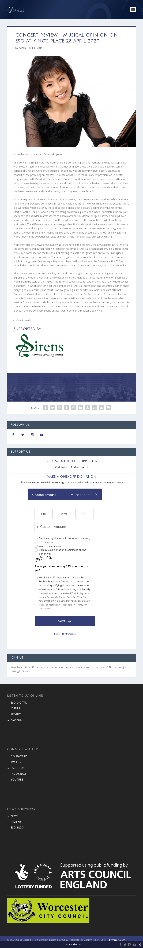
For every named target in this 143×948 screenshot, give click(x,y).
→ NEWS (12, 816)
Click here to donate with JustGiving (42, 482)
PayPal (111, 482)
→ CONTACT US (17, 756)
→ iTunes (13, 708)
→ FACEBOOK (15, 768)
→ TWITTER (14, 762)
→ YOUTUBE (15, 779)
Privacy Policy (117, 939)
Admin (22, 48)
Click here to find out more (71, 467)
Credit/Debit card (92, 482)
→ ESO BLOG (15, 827)
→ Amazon (14, 720)
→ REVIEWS (14, 822)
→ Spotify (14, 714)
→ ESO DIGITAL (17, 702)
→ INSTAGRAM (16, 774)
